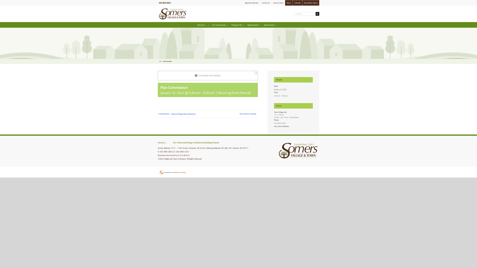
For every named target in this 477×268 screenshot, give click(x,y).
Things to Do (192, 142)
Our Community (180, 142)
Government (202, 142)
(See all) (245, 92)
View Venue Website (281, 126)
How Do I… (162, 142)
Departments (213, 142)
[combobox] (305, 14)
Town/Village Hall (280, 112)
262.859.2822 (165, 2)
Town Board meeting (247, 113)
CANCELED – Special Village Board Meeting (177, 114)
